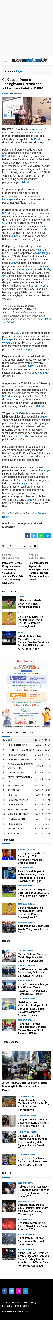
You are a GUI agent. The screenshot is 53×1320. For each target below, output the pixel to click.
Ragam (5, 93)
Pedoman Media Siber (11, 1306)
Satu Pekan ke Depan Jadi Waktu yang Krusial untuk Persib (33, 929)
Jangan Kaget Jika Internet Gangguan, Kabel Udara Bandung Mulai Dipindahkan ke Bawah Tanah (33, 1142)
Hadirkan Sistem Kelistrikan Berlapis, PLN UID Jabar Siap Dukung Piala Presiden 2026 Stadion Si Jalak (32, 1009)
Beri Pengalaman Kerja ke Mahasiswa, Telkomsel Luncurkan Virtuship (33, 972)
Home (9, 71)
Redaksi (18, 1302)
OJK (47, 129)
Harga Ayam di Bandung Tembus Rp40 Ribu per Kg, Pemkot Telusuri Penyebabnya (33, 1105)
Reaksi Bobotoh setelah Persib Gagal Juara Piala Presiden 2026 (32, 1226)
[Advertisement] (26, 28)
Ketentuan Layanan (32, 1302)
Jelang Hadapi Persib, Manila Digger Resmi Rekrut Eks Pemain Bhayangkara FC (30, 621)
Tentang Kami (8, 1302)
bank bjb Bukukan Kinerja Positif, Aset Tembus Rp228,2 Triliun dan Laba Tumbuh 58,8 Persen (33, 989)
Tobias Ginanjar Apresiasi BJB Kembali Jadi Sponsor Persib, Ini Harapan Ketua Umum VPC (33, 1191)
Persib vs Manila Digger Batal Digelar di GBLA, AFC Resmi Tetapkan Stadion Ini (33, 894)
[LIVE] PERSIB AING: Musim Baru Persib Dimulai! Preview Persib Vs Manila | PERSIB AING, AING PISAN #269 (33, 642)
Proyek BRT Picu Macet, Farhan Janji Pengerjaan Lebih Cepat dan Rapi (32, 1161)
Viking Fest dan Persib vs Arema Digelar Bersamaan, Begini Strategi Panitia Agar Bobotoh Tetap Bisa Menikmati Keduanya (33, 1259)
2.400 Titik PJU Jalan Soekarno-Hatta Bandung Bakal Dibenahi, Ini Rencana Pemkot (24, 1086)
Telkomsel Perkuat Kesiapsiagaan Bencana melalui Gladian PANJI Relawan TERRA (32, 1028)
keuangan (8, 199)
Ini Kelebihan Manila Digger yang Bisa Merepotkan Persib (29, 603)
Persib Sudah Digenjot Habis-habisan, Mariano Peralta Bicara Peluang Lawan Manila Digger (32, 876)
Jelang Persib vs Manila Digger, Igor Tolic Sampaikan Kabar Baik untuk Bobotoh (32, 858)
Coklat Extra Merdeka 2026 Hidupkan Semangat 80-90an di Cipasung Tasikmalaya (33, 1209)
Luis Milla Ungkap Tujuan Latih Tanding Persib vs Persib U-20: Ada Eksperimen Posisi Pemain (39, 567)
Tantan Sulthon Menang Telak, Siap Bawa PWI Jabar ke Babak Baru (32, 957)
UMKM (33, 139)
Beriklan (26, 1306)
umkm (33, 546)
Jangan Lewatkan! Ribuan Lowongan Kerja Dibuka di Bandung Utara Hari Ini (33, 1122)
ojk (10, 546)
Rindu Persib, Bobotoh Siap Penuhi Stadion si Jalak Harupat (31, 1241)
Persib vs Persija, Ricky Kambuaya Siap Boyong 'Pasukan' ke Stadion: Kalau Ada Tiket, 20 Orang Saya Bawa (12, 569)
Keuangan (37, 129)
